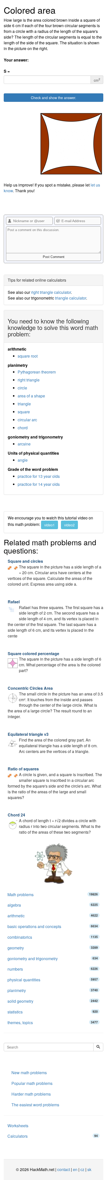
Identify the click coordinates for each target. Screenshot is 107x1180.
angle (23, 460)
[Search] (98, 1047)
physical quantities (52, 980)
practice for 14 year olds (39, 484)
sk (89, 1169)
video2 (69, 524)
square (24, 412)
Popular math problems (32, 1083)
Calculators (52, 1136)
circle (22, 388)
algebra (52, 905)
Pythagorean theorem (37, 372)
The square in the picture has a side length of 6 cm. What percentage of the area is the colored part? (54, 662)
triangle (24, 404)
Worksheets (17, 1125)
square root (28, 356)
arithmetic (52, 916)
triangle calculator (70, 298)
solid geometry (52, 1001)
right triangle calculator (51, 292)
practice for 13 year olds (39, 476)
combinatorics (52, 937)
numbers (52, 969)
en (75, 1169)
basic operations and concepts (52, 926)
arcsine (24, 444)
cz (82, 1169)
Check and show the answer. (53, 97)
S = (7, 71)
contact (63, 1169)
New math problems (29, 1072)
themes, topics (52, 1022)
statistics (52, 1012)
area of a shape (31, 396)
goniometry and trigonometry (52, 958)
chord (23, 428)
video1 (49, 524)
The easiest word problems (35, 1105)
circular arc (27, 420)
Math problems (52, 894)
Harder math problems (31, 1094)
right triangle (29, 380)
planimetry (52, 990)
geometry (52, 948)
